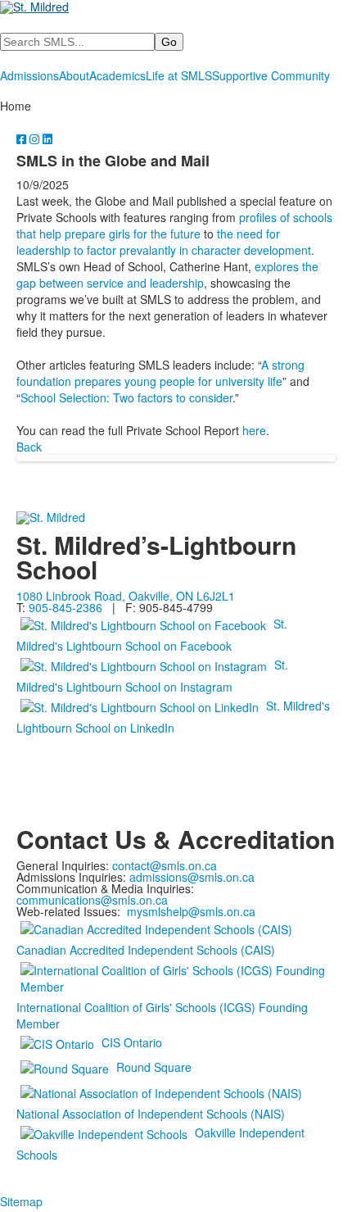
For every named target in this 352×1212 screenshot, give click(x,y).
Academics (117, 75)
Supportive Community (271, 75)
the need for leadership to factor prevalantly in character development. (165, 241)
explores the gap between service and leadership (167, 274)
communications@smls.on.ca (92, 900)
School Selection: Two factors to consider (126, 397)
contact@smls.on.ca (164, 865)
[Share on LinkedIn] (47, 138)
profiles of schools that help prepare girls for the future (174, 225)
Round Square (154, 1067)
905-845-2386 (65, 607)
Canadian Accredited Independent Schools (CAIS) (145, 950)
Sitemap (21, 1201)
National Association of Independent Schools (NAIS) (150, 1113)
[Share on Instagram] (36, 138)
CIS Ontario (132, 1042)
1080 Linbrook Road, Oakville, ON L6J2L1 (125, 596)
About (74, 75)
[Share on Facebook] (22, 138)
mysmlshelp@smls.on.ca (191, 911)
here (254, 430)
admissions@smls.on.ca (192, 877)
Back (29, 446)
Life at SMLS (179, 75)
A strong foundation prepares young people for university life (160, 372)
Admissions (29, 75)
